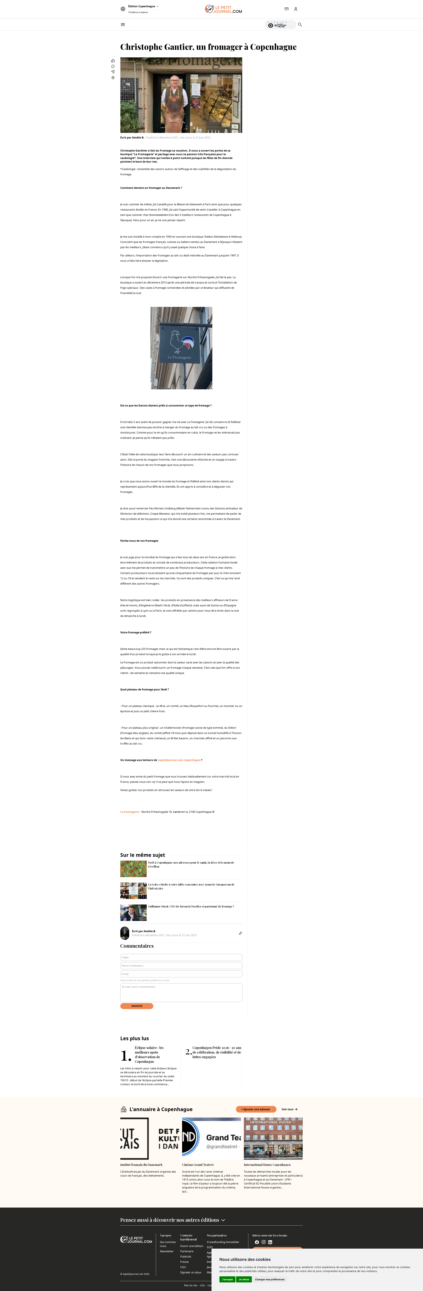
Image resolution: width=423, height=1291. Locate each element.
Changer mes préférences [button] (270, 1279)
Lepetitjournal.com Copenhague (179, 760)
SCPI (209, 1247)
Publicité (185, 1256)
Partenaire (186, 1251)
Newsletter (167, 1251)
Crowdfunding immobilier (223, 1242)
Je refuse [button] (244, 1279)
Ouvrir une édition (191, 1246)
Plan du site (191, 1285)
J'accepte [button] (227, 1279)
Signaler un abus (190, 1272)
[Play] (291, 24)
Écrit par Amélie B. (132, 137)
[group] (291, 24)
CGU (183, 1267)
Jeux (209, 1267)
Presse (184, 1262)
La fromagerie (129, 812)
